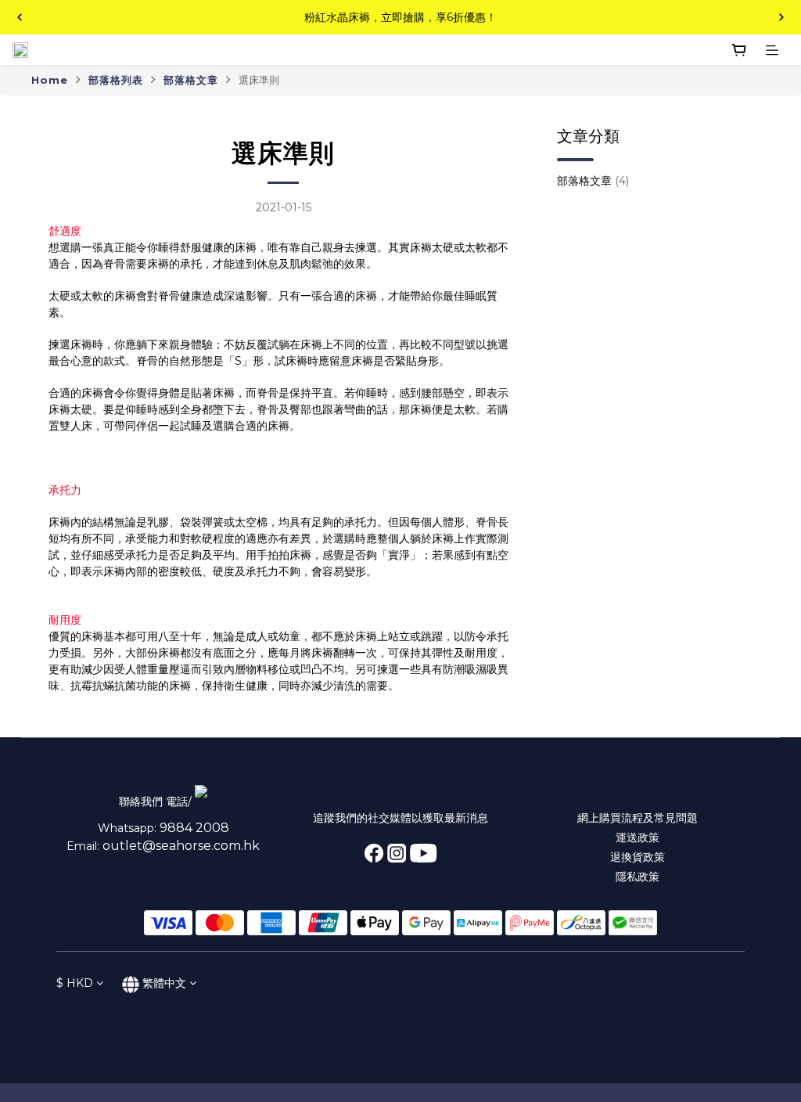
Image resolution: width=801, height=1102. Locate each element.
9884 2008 (194, 827)
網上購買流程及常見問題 (637, 818)
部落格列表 (115, 80)
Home (49, 80)
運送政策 (637, 837)
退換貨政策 (637, 857)
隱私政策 (637, 877)
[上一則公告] (20, 17)
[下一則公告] (781, 17)
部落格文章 (190, 80)
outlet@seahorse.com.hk (181, 845)
